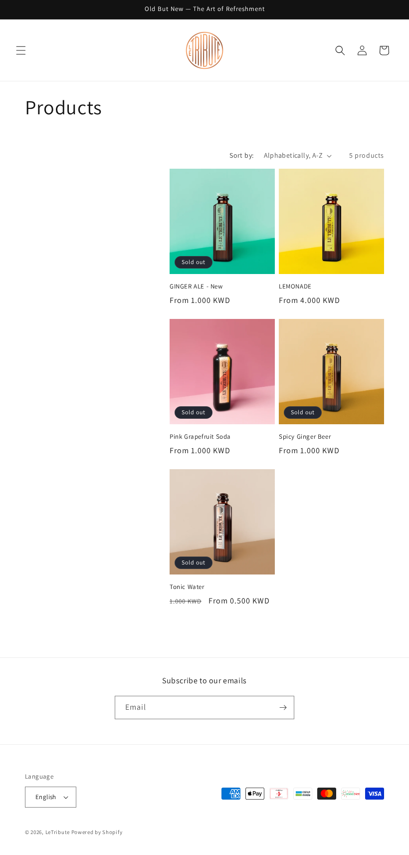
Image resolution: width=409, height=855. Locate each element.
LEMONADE (295, 286)
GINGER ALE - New (196, 286)
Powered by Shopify (97, 832)
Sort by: (241, 155)
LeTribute (57, 832)
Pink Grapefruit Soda (200, 437)
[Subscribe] (283, 707)
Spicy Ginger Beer (305, 437)
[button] (21, 50)
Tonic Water (187, 587)
